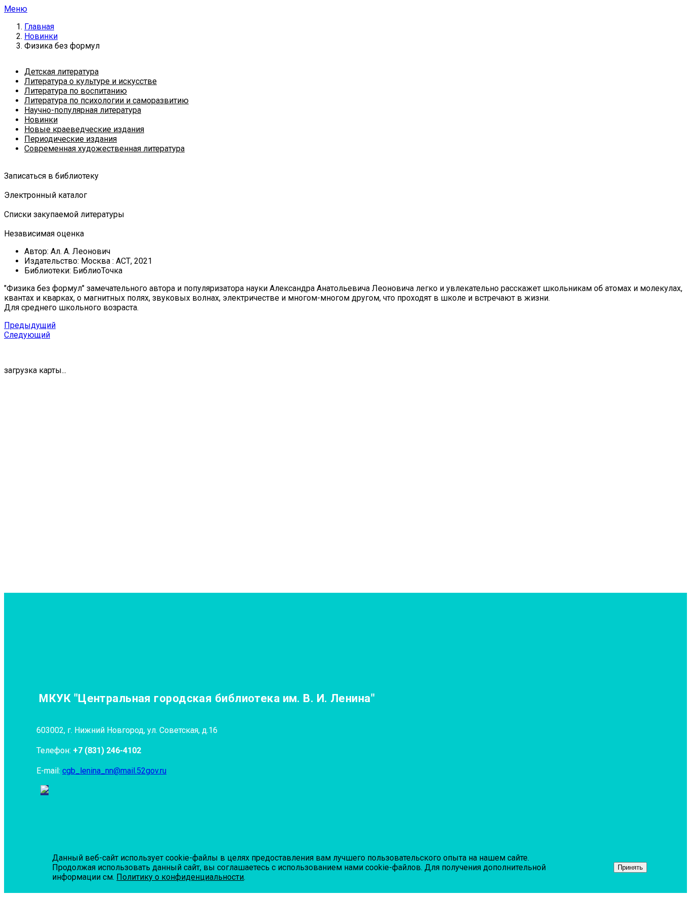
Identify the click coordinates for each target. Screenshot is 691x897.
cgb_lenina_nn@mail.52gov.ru (114, 771)
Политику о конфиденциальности (180, 877)
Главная (39, 26)
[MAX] (44, 790)
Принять (630, 867)
